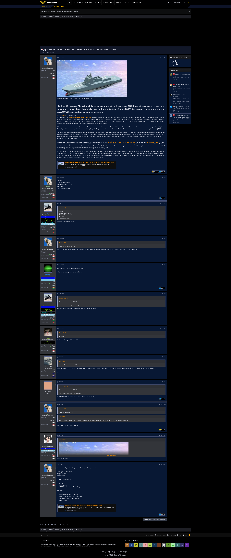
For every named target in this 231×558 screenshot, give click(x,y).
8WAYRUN (124, 555)
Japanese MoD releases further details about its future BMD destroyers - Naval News (92, 162)
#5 (164, 265)
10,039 (53, 227)
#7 (164, 328)
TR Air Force (176, 122)
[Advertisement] (115, 33)
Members (121, 2)
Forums (78, 2)
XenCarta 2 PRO (108, 555)
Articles (89, 2)
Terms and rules (161, 535)
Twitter (172, 61)
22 (49, 73)
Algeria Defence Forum (179, 112)
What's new (108, 2)
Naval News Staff (62, 115)
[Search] (184, 2)
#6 (164, 294)
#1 (164, 57)
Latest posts (174, 70)
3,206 (53, 346)
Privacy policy (172, 535)
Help (180, 535)
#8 (164, 357)
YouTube (173, 63)
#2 (164, 177)
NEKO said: (62, 361)
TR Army (175, 81)
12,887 (53, 73)
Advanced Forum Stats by (115, 552)
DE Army (175, 91)
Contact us (151, 535)
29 (54, 371)
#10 (164, 404)
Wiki (98, 2)
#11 (164, 435)
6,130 (53, 454)
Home (69, 2)
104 (49, 227)
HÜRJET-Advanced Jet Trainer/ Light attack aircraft (181, 116)
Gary (43, 52)
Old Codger (48, 366)
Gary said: (62, 208)
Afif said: (61, 242)
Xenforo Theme (116, 554)
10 (50, 454)
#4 (164, 238)
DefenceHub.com (135, 2)
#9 (164, 382)
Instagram (173, 65)
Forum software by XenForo (115, 551)
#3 (164, 203)
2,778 (53, 283)
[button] (83, 2)
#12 (164, 464)
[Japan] (42, 49)
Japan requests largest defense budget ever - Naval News (83, 505)
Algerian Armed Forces (182, 107)
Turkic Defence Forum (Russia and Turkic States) (181, 102)
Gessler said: (62, 298)
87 (50, 283)
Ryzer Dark (48, 535)
